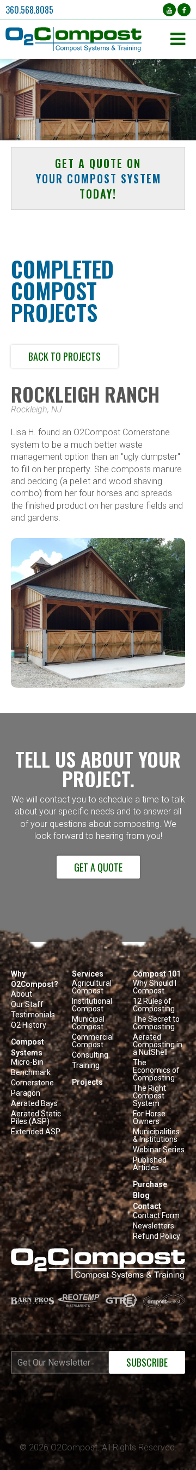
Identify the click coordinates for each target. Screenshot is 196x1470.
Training (86, 1065)
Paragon (25, 1093)
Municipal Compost (88, 1023)
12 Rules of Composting (154, 1005)
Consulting (90, 1055)
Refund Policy (156, 1236)
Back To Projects (64, 356)
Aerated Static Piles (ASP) (36, 1118)
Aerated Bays (34, 1104)
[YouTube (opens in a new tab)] (169, 9)
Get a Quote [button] (98, 867)
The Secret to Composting (156, 1023)
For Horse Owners (149, 1118)
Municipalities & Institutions (156, 1136)
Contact (147, 1206)
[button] (85, 39)
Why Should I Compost (154, 987)
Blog (141, 1195)
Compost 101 (157, 973)
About (21, 994)
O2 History (28, 1025)
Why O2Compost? (34, 979)
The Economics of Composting (156, 1070)
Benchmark (31, 1072)
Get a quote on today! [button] (98, 178)
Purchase (150, 1184)
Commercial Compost (93, 1041)
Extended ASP (35, 1132)
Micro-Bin (27, 1062)
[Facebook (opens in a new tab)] (184, 9)
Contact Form (156, 1216)
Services (87, 973)
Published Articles (150, 1164)
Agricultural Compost (92, 987)
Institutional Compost (92, 1005)
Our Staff (27, 1004)
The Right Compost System (149, 1096)
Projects (87, 1082)
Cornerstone (32, 1083)
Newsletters (153, 1226)
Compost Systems (27, 1047)
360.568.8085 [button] (29, 9)
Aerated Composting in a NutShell (157, 1045)
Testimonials (33, 1015)
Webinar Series (159, 1150)
